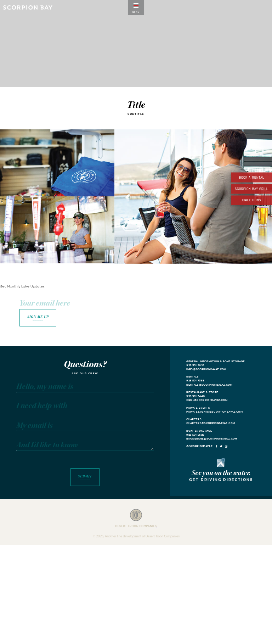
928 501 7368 (195, 380)
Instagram (226, 446)
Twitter (221, 446)
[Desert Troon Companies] (136, 518)
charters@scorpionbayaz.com (210, 423)
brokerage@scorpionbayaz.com (211, 438)
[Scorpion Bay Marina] (27, 7)
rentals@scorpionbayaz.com (209, 385)
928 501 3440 (195, 396)
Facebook (216, 446)
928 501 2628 (195, 365)
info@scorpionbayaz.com (206, 369)
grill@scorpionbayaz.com (206, 400)
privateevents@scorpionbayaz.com (214, 411)
